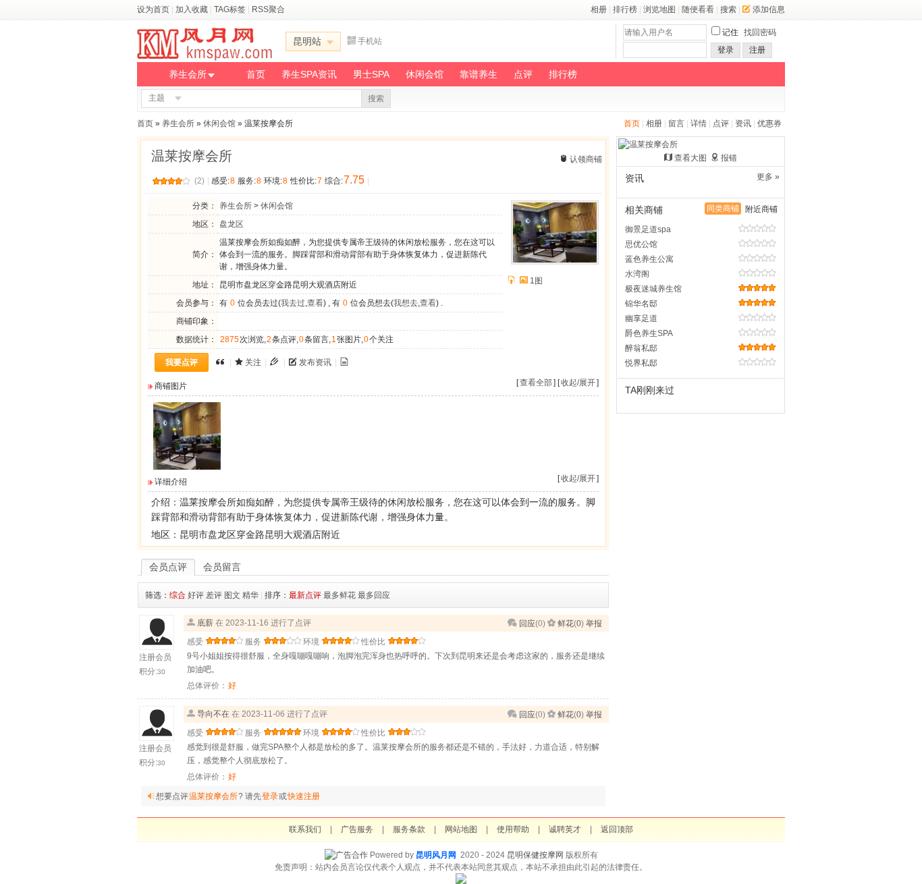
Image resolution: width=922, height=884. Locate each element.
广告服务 (357, 829)
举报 (594, 623)
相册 (599, 9)
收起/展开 (578, 382)
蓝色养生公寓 (649, 259)
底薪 (205, 623)
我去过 (293, 303)
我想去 (406, 303)
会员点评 (168, 566)
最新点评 (305, 595)
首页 (255, 74)
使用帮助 (513, 829)
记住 (730, 32)
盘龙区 (231, 224)
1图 (536, 280)
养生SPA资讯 (309, 74)
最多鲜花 (339, 595)
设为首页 (153, 9)
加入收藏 (191, 9)
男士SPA (371, 74)
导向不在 (213, 714)
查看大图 (690, 158)
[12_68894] (187, 467)
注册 (757, 50)
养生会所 (188, 74)
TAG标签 (230, 9)
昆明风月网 (436, 855)
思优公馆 (641, 244)
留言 (676, 123)
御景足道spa (648, 229)
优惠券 (769, 123)
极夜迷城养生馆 (653, 289)
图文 (232, 595)
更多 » (768, 177)
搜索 (728, 9)
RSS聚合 (268, 9)
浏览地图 (659, 9)
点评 (523, 74)
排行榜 (625, 9)
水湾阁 (637, 274)
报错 (729, 158)
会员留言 (222, 566)
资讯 (743, 123)
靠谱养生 (478, 74)
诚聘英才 (565, 829)
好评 (196, 595)
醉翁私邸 (641, 348)
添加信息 (769, 9)
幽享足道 (641, 318)
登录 (725, 50)
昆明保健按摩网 (535, 855)
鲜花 (566, 623)
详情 (698, 123)
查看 (315, 303)
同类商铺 (723, 208)
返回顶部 (617, 829)
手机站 (370, 41)
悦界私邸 (641, 363)
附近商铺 (761, 209)
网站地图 (461, 829)
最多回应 (374, 595)
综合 (177, 595)
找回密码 (760, 32)
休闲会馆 (424, 74)
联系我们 (305, 829)
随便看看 (698, 9)
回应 (527, 623)
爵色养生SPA (649, 333)
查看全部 (536, 382)
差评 (214, 595)
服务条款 (409, 829)
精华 (250, 595)
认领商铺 (586, 159)
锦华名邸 (641, 303)
